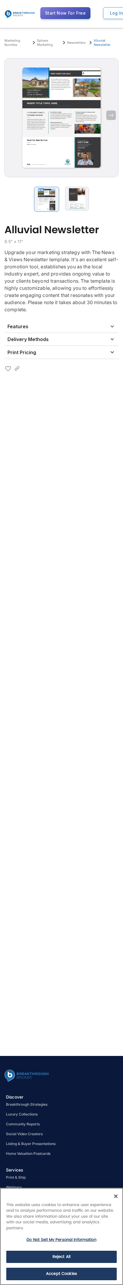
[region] (61, 1236)
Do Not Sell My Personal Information (61, 1240)
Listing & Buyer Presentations (31, 1143)
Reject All (61, 1257)
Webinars (14, 1187)
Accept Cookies (61, 1274)
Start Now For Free (65, 12)
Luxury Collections (22, 1114)
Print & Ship (16, 1177)
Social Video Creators (24, 1134)
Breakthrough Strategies (26, 1104)
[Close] (115, 1196)
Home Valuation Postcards (28, 1153)
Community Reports (23, 1124)
